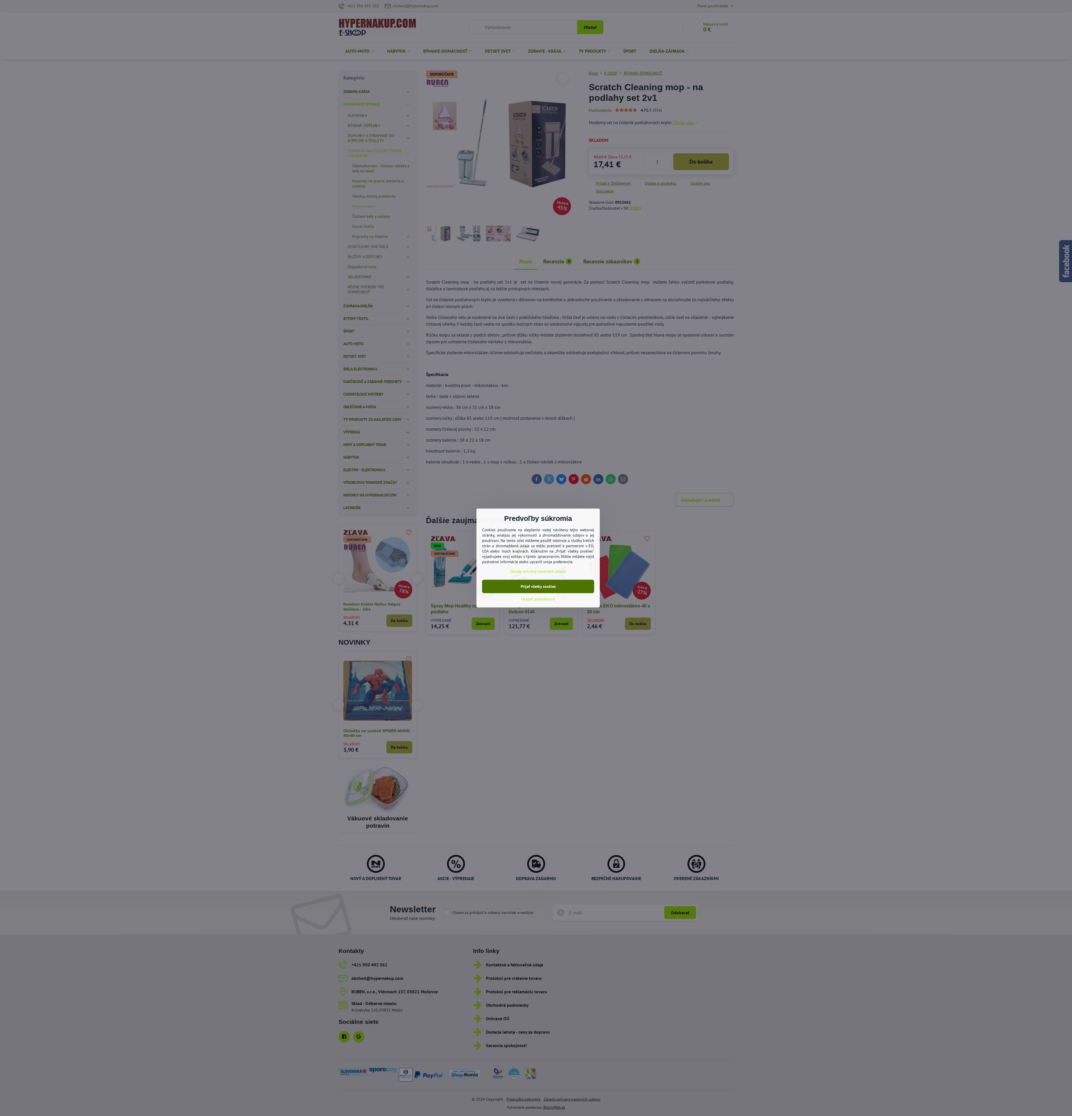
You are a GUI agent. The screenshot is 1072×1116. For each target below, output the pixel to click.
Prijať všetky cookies (538, 586)
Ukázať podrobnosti (538, 599)
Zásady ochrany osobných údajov (538, 571)
